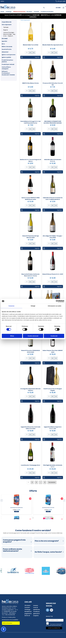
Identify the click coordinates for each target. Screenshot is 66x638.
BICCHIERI (4, 38)
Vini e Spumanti (6, 24)
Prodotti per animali (8, 64)
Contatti (36, 11)
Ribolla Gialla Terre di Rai (30, 45)
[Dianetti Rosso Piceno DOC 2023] (52, 262)
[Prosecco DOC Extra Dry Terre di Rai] (52, 71)
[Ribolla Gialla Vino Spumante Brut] (52, 33)
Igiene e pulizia (6, 57)
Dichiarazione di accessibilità (10, 620)
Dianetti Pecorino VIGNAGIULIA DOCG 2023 (30, 351)
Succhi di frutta (6, 49)
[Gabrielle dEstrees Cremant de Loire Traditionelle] (52, 186)
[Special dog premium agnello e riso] (16, 500)
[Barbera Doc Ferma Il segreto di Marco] (30, 147)
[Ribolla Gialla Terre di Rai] (30, 33)
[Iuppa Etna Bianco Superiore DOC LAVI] (52, 415)
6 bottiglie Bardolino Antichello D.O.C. (52, 466)
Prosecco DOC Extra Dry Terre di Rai (53, 84)
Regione (5, 30)
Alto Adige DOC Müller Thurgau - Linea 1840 (53, 236)
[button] (34, 52)
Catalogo (9, 11)
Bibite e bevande (7, 46)
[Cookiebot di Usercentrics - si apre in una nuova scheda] (57, 301)
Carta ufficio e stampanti (6, 68)
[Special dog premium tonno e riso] (48, 500)
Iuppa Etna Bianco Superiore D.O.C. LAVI (52, 427)
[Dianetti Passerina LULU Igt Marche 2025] (30, 224)
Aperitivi (4, 41)
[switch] (25, 329)
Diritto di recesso (7, 623)
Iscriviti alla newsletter (54, 628)
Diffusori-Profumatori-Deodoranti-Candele (8, 73)
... (40, 482)
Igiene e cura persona (8, 54)
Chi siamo (29, 11)
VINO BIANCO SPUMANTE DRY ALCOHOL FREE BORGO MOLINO (53, 122)
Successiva (52, 482)
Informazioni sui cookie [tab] (54, 306)
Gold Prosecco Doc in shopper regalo (52, 389)
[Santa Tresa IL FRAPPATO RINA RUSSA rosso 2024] (30, 186)
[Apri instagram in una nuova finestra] (52, 611)
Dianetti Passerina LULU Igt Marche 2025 (30, 236)
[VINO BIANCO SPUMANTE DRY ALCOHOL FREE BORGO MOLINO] (52, 109)
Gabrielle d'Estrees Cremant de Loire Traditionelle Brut (53, 198)
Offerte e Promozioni (19, 11)
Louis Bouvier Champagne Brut (30, 465)
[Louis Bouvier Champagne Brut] (30, 453)
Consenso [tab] (11, 306)
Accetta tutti (54, 336)
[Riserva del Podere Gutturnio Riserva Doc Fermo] (30, 262)
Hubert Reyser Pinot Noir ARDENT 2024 (53, 351)
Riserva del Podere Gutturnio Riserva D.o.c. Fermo (30, 275)
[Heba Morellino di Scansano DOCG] (52, 147)
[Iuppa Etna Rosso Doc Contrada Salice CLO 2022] (30, 415)
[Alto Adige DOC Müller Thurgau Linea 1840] (52, 224)
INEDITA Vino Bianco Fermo (30, 83)
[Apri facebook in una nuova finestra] (48, 611)
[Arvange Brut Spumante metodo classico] (30, 377)
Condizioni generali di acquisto (36, 613)
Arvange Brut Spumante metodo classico (30, 389)
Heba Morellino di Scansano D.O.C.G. (52, 160)
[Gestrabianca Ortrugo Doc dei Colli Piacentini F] (30, 109)
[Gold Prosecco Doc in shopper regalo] (52, 377)
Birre (3, 44)
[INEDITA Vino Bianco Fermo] (30, 71)
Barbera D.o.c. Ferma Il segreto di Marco (30, 160)
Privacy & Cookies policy (9, 617)
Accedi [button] (58, 7)
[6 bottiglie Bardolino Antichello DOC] (52, 453)
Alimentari (5, 52)
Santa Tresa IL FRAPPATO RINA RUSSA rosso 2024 (30, 198)
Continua (16, 511)
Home (2, 11)
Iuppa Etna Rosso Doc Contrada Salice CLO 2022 (30, 427)
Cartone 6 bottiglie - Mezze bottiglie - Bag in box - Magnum (9, 34)
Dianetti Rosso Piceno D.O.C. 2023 (52, 274)
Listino (2, 1)
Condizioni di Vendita (47, 11)
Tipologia (5, 27)
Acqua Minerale (6, 22)
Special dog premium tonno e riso (48, 507)
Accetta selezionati (33, 336)
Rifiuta (12, 336)
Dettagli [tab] (33, 306)
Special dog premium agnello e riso (16, 507)
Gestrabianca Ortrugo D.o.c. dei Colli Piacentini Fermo (30, 122)
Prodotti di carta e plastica (7, 61)
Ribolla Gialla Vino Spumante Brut (52, 45)
